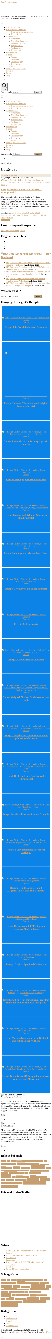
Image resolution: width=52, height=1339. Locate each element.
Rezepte (9, 55)
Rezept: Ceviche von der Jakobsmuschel (26, 588)
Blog (8, 1316)
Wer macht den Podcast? (16, 30)
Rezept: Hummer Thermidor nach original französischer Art (26, 404)
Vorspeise (15, 59)
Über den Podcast (13, 27)
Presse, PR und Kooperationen (18, 1269)
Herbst (48, 1168)
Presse (8, 73)
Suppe (33, 1176)
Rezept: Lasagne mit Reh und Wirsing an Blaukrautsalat (26, 516)
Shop (8, 75)
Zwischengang (17, 62)
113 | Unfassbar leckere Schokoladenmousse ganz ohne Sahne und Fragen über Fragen (28, 284)
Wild (15, 1183)
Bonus (19, 1161)
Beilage (14, 1161)
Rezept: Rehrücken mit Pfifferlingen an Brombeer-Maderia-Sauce (26, 927)
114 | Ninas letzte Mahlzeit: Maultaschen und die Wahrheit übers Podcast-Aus (25, 280)
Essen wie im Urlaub (32, 1164)
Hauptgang (15, 64)
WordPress (46, 1332)
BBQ (8, 1161)
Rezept (6, 1176)
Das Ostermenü (38, 1161)
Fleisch (9, 1168)
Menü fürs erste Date (37, 1171)
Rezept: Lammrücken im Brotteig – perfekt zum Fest (26, 442)
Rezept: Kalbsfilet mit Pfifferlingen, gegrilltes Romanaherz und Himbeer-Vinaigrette (26, 1001)
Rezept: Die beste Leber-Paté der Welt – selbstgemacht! (26, 777)
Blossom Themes (20, 1332)
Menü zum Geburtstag (16, 1173)
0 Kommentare (23, 215)
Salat (14, 1177)
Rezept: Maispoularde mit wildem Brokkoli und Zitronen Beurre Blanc (26, 1039)
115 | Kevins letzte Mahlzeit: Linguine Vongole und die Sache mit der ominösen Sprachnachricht (28, 273)
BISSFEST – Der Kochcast (22, 9)
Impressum (10, 1260)
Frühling (16, 1167)
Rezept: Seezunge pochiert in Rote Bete (26, 479)
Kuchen (14, 1171)
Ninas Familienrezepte (20, 41)
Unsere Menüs (12, 36)
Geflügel (24, 1168)
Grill (28, 1168)
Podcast (38, 1173)
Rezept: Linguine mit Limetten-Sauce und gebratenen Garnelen (26, 737)
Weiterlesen (5, 220)
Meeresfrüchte (25, 1170)
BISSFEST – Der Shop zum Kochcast (21, 1255)
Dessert (14, 66)
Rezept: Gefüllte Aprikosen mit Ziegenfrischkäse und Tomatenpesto (26, 889)
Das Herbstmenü (27, 1161)
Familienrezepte (44, 1164)
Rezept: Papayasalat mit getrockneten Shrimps (26, 851)
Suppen (14, 57)
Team (8, 1323)
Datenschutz (11, 1258)
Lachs (19, 1170)
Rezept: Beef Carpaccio (26, 624)
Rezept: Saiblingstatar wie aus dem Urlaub (26, 553)
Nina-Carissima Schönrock (22, 32)
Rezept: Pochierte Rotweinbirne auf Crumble (26, 814)
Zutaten (27, 1183)
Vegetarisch (33, 1179)
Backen (3, 1161)
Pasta (26, 1173)
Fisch (3, 1167)
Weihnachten (16, 48)
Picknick (32, 1173)
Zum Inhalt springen (9, 2)
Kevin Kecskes (17, 34)
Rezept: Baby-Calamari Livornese (26, 659)
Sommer (19, 1176)
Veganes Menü (17, 46)
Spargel (26, 1177)
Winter (19, 1183)
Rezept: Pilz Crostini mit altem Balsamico (26, 327)
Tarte (7, 1180)
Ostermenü (15, 39)
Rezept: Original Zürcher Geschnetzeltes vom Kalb (26, 698)
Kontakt (9, 71)
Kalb (2, 1170)
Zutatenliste (39, 1183)
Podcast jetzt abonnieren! (16, 68)
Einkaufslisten (11, 52)
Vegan (11, 1180)
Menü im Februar (18, 43)
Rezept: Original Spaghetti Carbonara (26, 964)
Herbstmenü (16, 50)
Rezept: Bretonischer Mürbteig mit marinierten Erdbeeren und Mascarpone (26, 1077)
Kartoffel (7, 1171)
